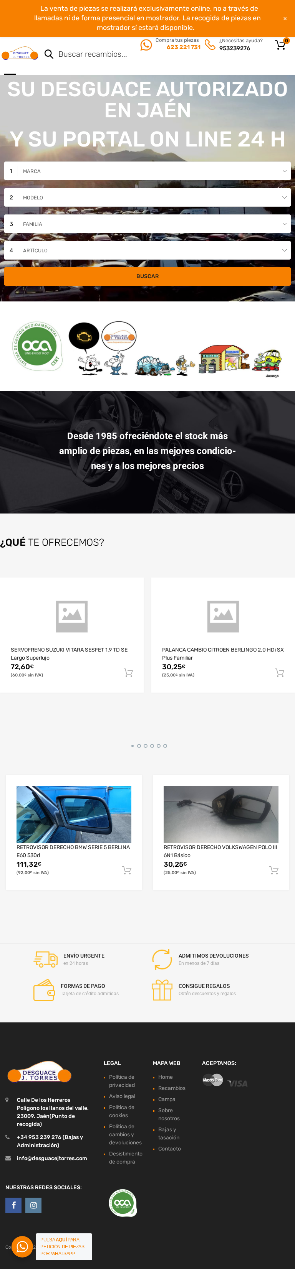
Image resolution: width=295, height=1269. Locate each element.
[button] (131, 744)
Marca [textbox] (32, 171)
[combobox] (147, 170)
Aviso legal (122, 1096)
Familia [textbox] (32, 224)
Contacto (169, 1149)
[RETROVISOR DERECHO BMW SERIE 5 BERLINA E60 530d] (74, 815)
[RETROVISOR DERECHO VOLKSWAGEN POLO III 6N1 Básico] (221, 815)
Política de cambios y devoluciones (125, 1134)
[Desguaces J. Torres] (20, 53)
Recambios (172, 1088)
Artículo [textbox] (35, 250)
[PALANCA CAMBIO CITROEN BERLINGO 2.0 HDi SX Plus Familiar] (223, 617)
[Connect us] (13, 1205)
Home (165, 1077)
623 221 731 (183, 47)
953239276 (234, 48)
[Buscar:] (157, 54)
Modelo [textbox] (33, 198)
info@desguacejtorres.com (52, 1158)
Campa (167, 1099)
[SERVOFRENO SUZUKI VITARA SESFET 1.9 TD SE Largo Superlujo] (72, 617)
